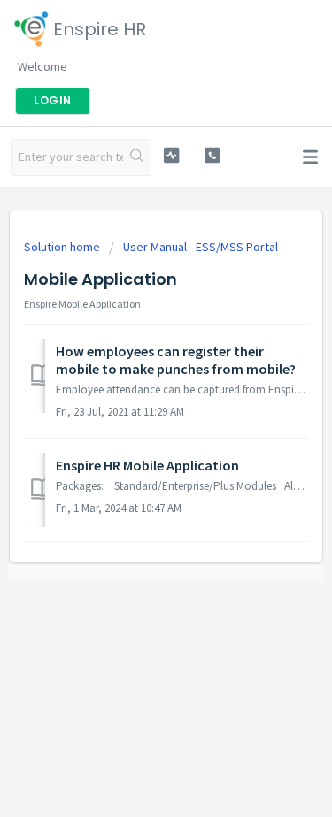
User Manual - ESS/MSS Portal (200, 247)
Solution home (63, 247)
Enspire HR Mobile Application (147, 465)
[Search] (137, 157)
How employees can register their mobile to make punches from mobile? (176, 360)
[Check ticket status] (171, 155)
